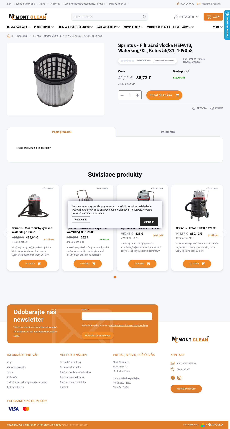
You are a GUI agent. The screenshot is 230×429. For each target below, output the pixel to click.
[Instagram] (179, 377)
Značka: (191, 62)
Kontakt (64, 387)
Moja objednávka (117, 4)
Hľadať (144, 16)
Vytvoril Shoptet (191, 424)
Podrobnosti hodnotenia (164, 61)
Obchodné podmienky (70, 362)
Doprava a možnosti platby (73, 382)
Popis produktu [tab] (61, 131)
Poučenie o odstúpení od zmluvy (75, 372)
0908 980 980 (183, 369)
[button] (115, 277)
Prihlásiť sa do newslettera (97, 335)
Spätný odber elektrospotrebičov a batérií (85, 4)
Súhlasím (149, 221)
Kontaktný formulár (186, 388)
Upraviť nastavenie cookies (74, 425)
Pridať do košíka (161, 95)
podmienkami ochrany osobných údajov (128, 325)
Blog (9, 4)
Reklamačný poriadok (70, 367)
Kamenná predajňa (25, 4)
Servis (42, 4)
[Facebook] (173, 377)
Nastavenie (81, 219)
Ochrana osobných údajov (73, 377)
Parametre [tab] (168, 131)
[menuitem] (19, 27)
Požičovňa (55, 4)
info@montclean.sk (186, 363)
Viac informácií (95, 213)
